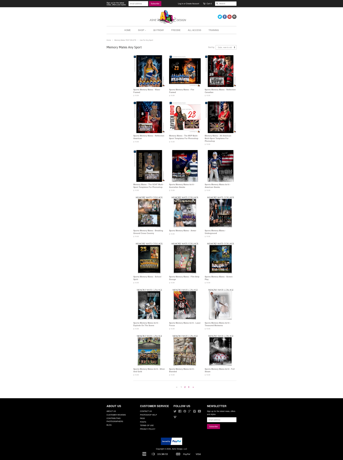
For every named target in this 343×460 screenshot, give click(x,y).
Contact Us (146, 411)
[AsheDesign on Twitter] (220, 18)
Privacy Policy (147, 429)
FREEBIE (176, 30)
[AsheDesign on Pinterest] (229, 18)
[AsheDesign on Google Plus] (189, 411)
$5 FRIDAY (158, 30)
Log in (180, 3)
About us (111, 411)
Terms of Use (147, 425)
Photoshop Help (148, 414)
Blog (109, 425)
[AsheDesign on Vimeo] (175, 417)
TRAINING (213, 30)
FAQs (142, 418)
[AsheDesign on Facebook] (225, 18)
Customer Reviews (116, 414)
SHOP (141, 30)
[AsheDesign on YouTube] (199, 411)
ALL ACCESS (194, 30)
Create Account (192, 3)
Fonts (143, 421)
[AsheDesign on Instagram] (234, 18)
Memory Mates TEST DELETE (125, 40)
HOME (127, 30)
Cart (209, 3)
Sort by (211, 47)
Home (109, 40)
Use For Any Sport (146, 40)
